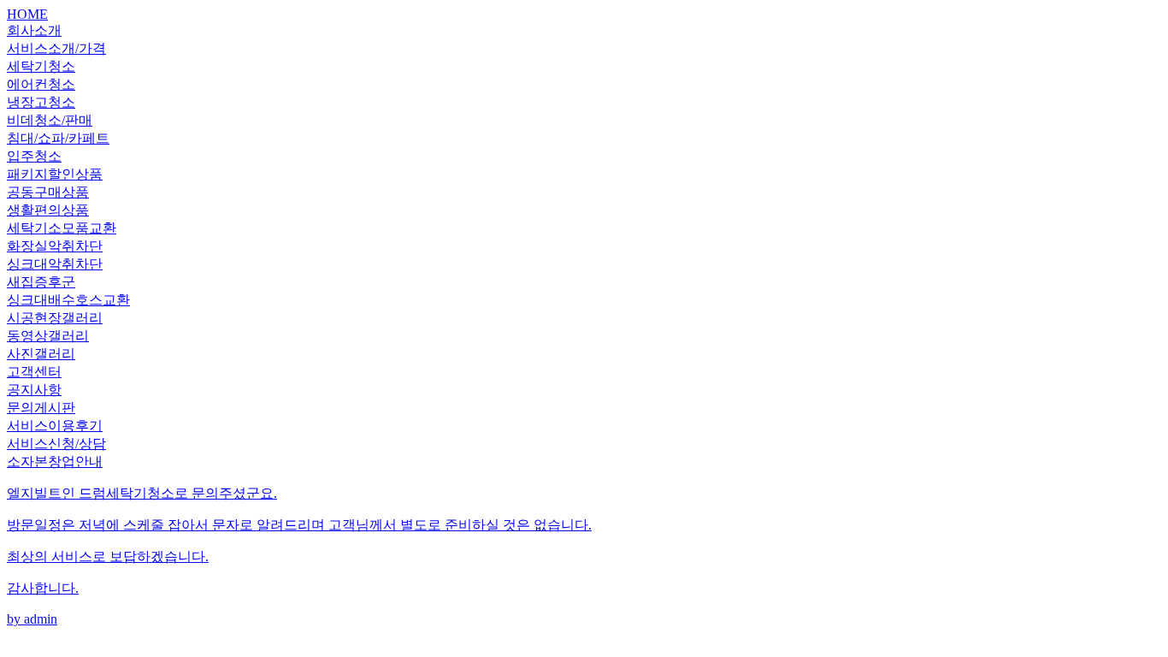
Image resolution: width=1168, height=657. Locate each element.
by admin (299, 556)
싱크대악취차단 (55, 264)
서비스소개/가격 (56, 48)
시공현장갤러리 (55, 318)
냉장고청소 (41, 102)
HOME (27, 14)
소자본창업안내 (55, 461)
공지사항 (34, 389)
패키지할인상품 (55, 174)
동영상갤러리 (48, 335)
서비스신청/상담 (56, 443)
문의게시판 (41, 407)
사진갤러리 (41, 353)
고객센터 (34, 371)
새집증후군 (41, 282)
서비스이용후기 (55, 425)
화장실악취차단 (55, 246)
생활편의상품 (48, 210)
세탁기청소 (41, 66)
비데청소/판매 (49, 120)
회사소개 (34, 30)
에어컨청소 (41, 84)
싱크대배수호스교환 (68, 300)
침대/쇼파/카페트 (58, 138)
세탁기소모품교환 (61, 228)
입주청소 (34, 156)
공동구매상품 (48, 192)
